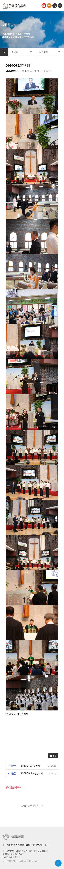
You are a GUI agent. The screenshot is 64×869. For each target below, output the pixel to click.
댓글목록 (14, 787)
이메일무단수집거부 (40, 844)
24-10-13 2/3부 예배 (30, 765)
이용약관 (10, 844)
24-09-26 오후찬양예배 (32, 773)
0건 (18, 71)
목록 (54, 755)
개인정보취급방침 (23, 844)
